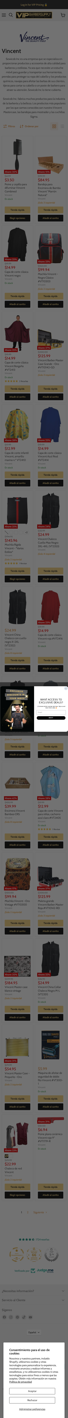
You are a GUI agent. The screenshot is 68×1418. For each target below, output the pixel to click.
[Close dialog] (66, 688)
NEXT (51, 718)
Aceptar (32, 1391)
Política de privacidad (20, 1381)
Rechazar (32, 1400)
